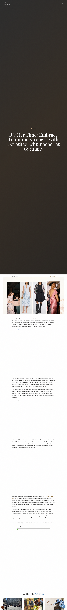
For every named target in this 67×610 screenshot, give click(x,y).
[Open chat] (63, 606)
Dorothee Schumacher (29, 318)
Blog (33, 129)
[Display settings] (2, 607)
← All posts (52, 276)
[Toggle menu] (63, 3)
